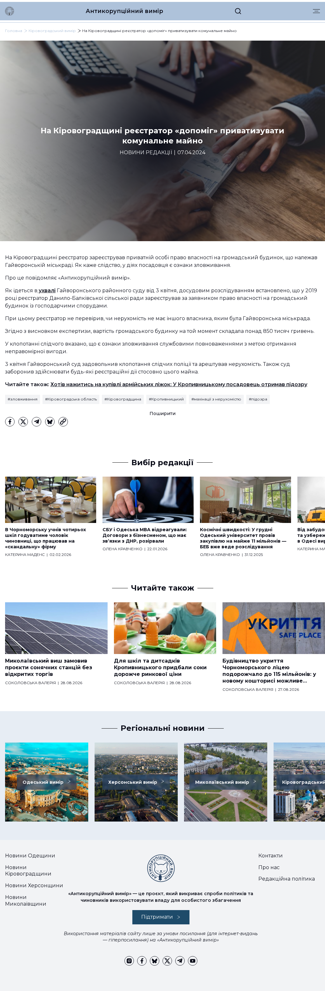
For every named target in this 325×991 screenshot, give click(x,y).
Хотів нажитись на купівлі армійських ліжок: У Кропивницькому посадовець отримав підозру (178, 384)
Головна (13, 30)
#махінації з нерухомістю (216, 399)
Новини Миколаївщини (25, 900)
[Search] (238, 11)
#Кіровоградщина (122, 399)
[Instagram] (129, 961)
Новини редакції (146, 152)
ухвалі (46, 290)
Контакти (270, 856)
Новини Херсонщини (34, 885)
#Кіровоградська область (71, 399)
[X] (23, 421)
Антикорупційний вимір (124, 11)
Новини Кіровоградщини (28, 870)
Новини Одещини (30, 856)
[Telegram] (36, 421)
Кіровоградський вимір (52, 30)
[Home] (9, 11)
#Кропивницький (166, 399)
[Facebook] (10, 421)
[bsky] (50, 421)
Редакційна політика (286, 879)
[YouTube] (192, 961)
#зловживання (22, 399)
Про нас (269, 867)
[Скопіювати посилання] (63, 421)
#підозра (258, 399)
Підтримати (157, 917)
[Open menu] (316, 11)
